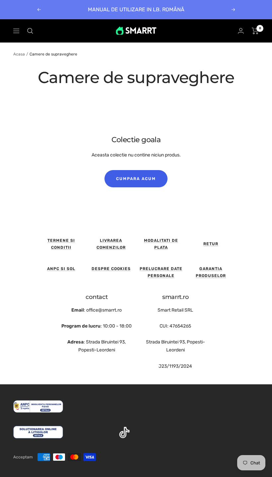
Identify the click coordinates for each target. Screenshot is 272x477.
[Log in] (241, 31)
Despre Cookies (111, 268)
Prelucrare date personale (161, 272)
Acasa (19, 54)
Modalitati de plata (161, 244)
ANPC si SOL (61, 268)
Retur (210, 243)
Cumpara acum (136, 178)
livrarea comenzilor (111, 244)
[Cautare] (30, 31)
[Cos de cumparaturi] (255, 31)
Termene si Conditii (61, 244)
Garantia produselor (211, 272)
